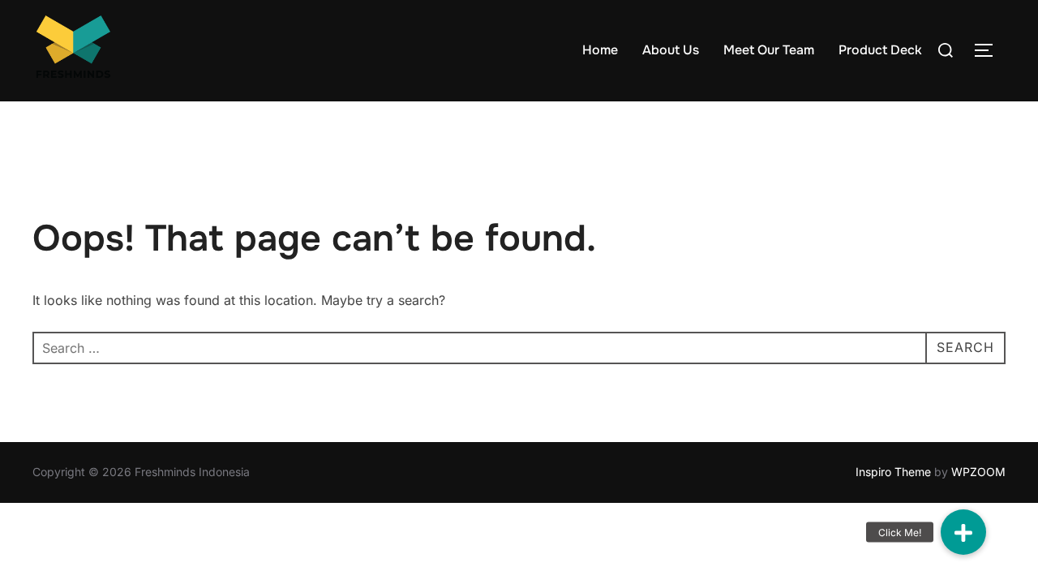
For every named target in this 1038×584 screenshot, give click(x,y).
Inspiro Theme (893, 472)
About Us (670, 49)
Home (600, 49)
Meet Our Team (768, 49)
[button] (963, 532)
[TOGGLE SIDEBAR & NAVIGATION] (989, 50)
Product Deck (880, 49)
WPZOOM (978, 472)
